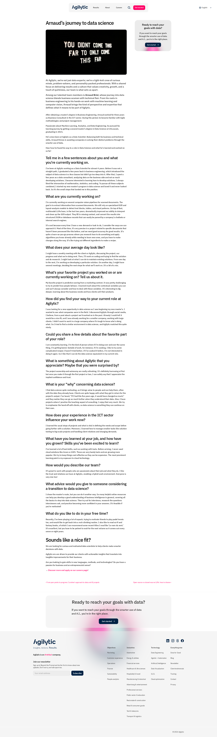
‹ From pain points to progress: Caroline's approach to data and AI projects (72, 582)
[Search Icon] (129, 8)
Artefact (48, 654)
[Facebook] (182, 640)
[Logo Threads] (177, 640)
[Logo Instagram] (172, 640)
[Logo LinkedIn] (167, 640)
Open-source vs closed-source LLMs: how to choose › (152, 582)
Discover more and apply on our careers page (68, 570)
